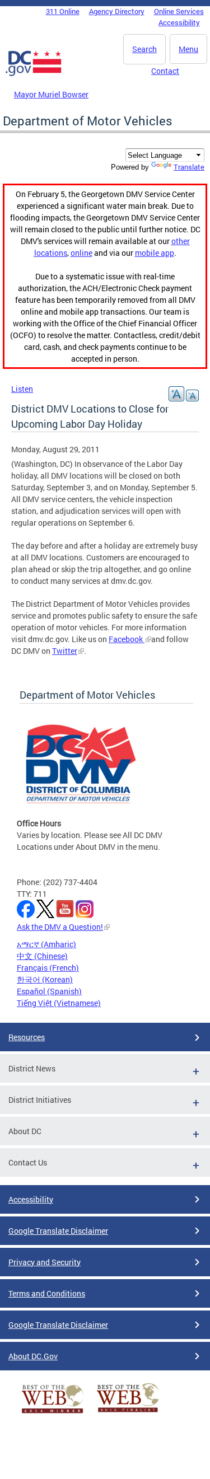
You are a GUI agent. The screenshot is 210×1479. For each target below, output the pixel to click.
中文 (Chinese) (42, 956)
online (81, 252)
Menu (188, 49)
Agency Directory (116, 11)
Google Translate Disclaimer (58, 1230)
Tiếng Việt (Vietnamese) (59, 1003)
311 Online (63, 11)
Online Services (179, 11)
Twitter (64, 650)
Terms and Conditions (46, 1293)
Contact (165, 70)
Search (144, 49)
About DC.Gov (33, 1356)
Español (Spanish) (49, 991)
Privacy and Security (44, 1262)
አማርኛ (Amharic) (46, 944)
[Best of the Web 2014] (52, 1413)
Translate (189, 167)
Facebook (126, 639)
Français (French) (48, 967)
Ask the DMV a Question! (60, 926)
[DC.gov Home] (34, 74)
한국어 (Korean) (45, 979)
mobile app (154, 252)
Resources (26, 1037)
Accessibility (179, 22)
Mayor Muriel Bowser (51, 94)
